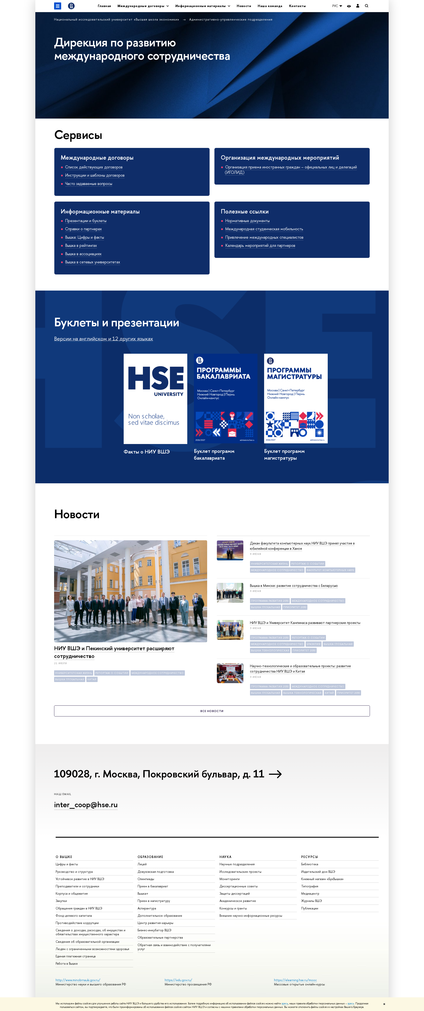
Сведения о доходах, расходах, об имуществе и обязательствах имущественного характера (90, 932)
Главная (104, 6)
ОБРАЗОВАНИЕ (150, 857)
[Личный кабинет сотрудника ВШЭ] (357, 6)
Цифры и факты (67, 864)
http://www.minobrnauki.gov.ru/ (78, 980)
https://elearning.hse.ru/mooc (295, 980)
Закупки (61, 901)
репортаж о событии (111, 673)
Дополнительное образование (160, 915)
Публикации (309, 908)
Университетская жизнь (73, 673)
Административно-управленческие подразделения (231, 19)
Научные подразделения (237, 864)
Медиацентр (310, 893)
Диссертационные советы (239, 886)
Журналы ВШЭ (311, 901)
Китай (92, 679)
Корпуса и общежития (72, 893)
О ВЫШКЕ (64, 857)
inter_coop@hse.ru (86, 804)
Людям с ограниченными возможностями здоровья (92, 949)
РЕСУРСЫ (309, 857)
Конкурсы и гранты (233, 908)
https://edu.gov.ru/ (178, 980)
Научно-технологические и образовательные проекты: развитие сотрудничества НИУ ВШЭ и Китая (300, 668)
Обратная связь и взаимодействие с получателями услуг (174, 947)
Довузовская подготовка (156, 871)
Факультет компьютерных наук (330, 570)
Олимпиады (146, 879)
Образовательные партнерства (160, 937)
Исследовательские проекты (240, 871)
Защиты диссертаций (235, 893)
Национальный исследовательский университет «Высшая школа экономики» (117, 19)
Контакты (297, 6)
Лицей (142, 864)
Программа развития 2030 (270, 600)
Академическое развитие (238, 901)
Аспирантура (147, 908)
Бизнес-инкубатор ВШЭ (154, 930)
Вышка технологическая (270, 650)
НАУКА (226, 857)
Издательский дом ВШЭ (318, 871)
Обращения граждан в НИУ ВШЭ (79, 908)
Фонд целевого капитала (74, 915)
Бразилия (313, 644)
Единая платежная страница (76, 956)
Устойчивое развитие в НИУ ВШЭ (80, 879)
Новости (244, 6)
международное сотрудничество (158, 673)
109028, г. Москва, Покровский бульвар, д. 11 (159, 774)
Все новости (212, 711)
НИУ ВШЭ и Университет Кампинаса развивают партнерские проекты (305, 622)
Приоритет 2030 (294, 607)
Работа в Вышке (67, 963)
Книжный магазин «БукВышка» (322, 879)
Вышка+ (143, 893)
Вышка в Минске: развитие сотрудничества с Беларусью (294, 585)
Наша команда (270, 6)
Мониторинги (230, 879)
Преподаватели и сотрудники (77, 886)
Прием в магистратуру (154, 901)
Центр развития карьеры (155, 923)
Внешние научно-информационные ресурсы (251, 915)
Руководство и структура (74, 871)
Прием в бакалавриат (153, 886)
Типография (309, 886)
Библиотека (309, 864)
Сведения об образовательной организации (87, 941)
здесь (285, 1003)
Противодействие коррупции (77, 923)
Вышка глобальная (69, 679)
